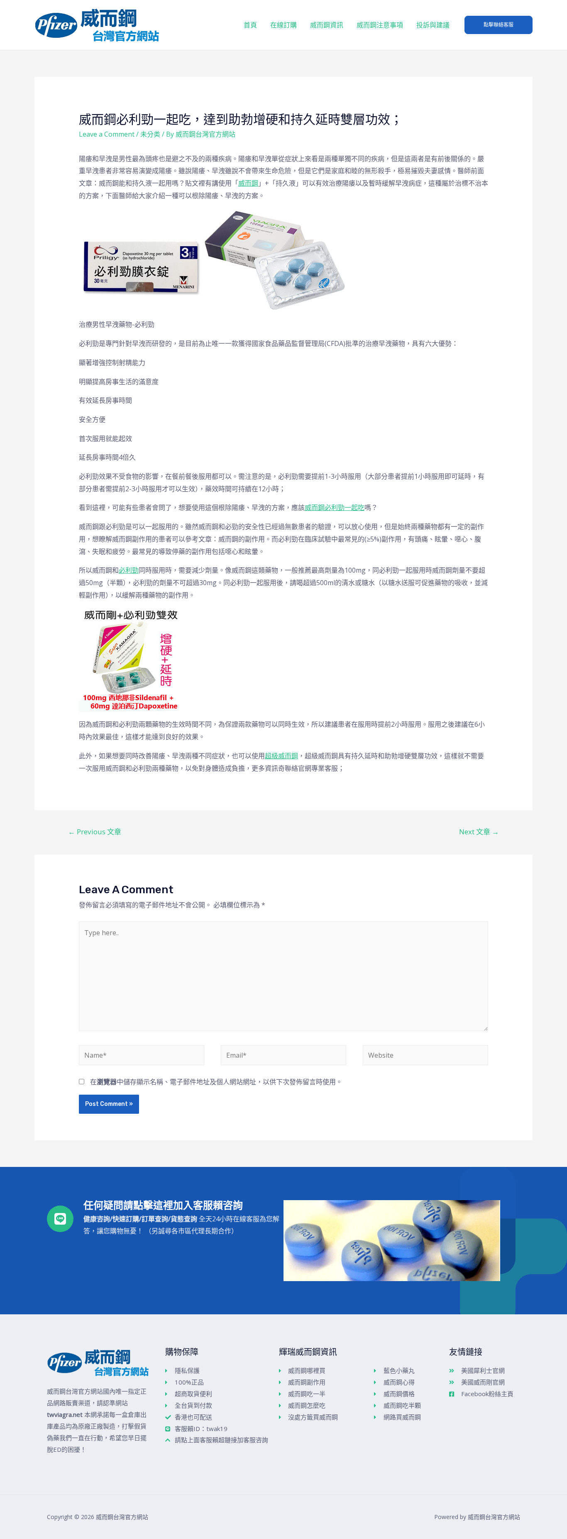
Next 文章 (479, 831)
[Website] (425, 1056)
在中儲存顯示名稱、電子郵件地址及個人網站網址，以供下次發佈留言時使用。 (216, 1081)
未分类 (150, 134)
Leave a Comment (106, 134)
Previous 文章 (94, 831)
